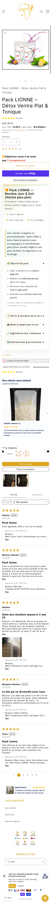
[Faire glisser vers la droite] (31, 81)
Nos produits (10, 808)
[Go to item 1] (9, 480)
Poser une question (26, 469)
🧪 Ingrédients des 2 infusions (25, 333)
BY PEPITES (28, 899)
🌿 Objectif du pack (25, 263)
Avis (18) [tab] (13, 495)
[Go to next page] (37, 775)
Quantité (6, 137)
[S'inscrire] (43, 862)
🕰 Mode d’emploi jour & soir (25, 324)
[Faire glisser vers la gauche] (20, 81)
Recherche (9, 815)
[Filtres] (10, 502)
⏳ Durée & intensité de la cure (25, 315)
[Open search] (4, 502)
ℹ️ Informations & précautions (25, 342)
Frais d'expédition (20, 130)
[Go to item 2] (22, 480)
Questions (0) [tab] (37, 495)
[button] (3, 12)
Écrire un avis (25, 464)
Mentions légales (12, 821)
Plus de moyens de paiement (25, 180)
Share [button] (8, 355)
